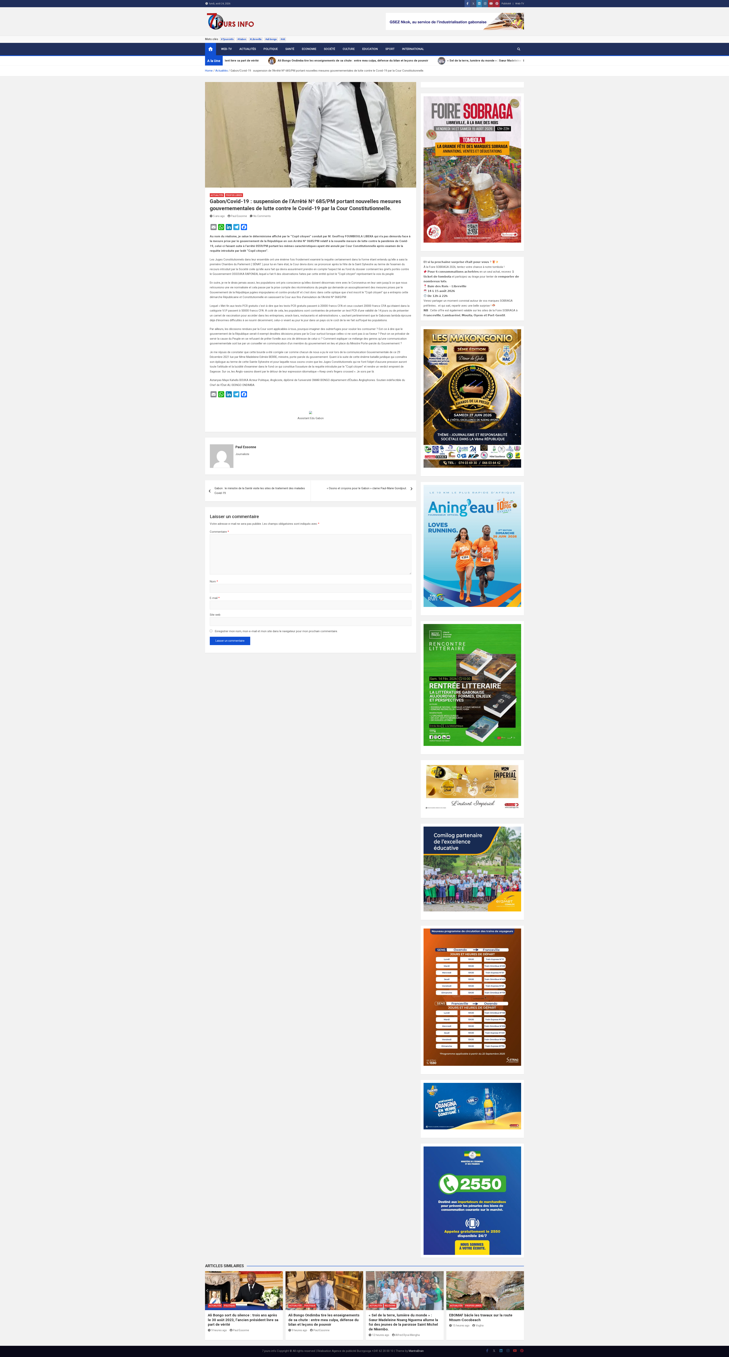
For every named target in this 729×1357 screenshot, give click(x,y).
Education (370, 49)
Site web (215, 614)
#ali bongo (271, 39)
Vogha (480, 1325)
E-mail (215, 598)
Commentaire (219, 531)
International (413, 49)
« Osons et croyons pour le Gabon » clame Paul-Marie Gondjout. (367, 488)
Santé (289, 49)
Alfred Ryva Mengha (407, 1334)
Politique (271, 49)
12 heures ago (380, 1334)
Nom (214, 581)
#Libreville (256, 39)
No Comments (262, 216)
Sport (389, 49)
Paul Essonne (239, 216)
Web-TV (519, 3)
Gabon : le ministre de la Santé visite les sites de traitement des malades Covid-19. (260, 491)
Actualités (247, 49)
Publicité (506, 3)
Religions (390, 1305)
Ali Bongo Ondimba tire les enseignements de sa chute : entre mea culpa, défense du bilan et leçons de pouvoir (323, 1320)
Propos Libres (234, 195)
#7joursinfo (227, 39)
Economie (309, 49)
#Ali (283, 39)
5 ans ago (219, 216)
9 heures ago (219, 1330)
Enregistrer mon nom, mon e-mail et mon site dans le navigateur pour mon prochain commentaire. (276, 631)
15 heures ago (460, 1325)
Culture (349, 49)
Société (329, 49)
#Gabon (241, 39)
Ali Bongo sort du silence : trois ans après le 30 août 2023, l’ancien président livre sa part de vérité (243, 1320)
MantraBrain (416, 1351)
